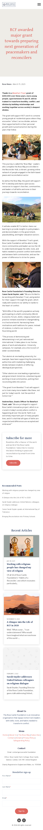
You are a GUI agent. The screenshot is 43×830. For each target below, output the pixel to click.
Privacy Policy (28, 738)
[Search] (42, 4)
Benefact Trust (19, 93)
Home (5, 735)
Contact (11, 738)
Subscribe (13, 463)
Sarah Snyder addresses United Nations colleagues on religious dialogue (20, 680)
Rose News (6, 84)
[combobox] (21, 4)
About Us (13, 735)
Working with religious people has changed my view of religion (19, 567)
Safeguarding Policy (21, 741)
